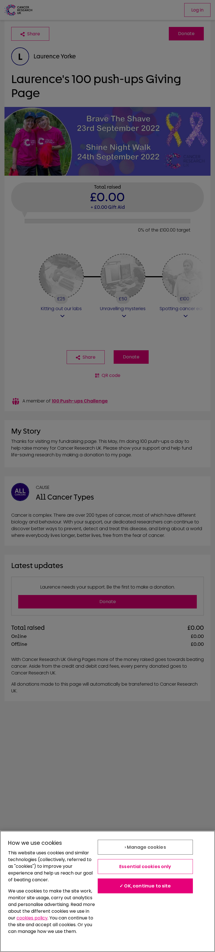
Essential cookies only (145, 866)
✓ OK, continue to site (145, 886)
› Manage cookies (145, 847)
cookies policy (32, 918)
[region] (107, 891)
